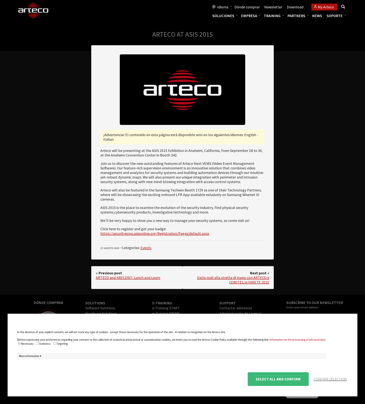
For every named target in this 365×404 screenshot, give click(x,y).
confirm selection (330, 379)
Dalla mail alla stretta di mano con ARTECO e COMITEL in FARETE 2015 (233, 279)
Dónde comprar (247, 7)
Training (272, 15)
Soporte (335, 15)
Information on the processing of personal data (297, 339)
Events (145, 247)
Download (295, 7)
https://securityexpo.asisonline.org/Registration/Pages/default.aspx (154, 233)
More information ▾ (30, 356)
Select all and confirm (278, 379)
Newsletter (273, 7)
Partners (296, 15)
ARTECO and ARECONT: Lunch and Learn (128, 277)
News (317, 15)
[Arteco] (37, 10)
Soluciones (223, 15)
